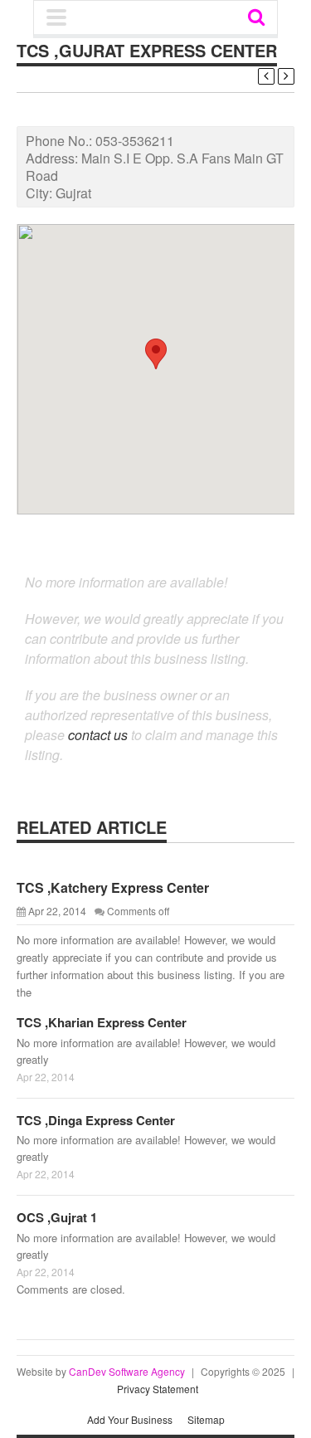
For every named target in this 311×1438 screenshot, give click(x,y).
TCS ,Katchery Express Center (113, 887)
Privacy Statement (157, 1389)
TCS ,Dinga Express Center (96, 1120)
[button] (155, 354)
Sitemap (206, 1419)
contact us (98, 734)
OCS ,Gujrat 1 (57, 1217)
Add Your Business (130, 1419)
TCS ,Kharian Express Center (102, 1022)
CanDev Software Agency (127, 1371)
